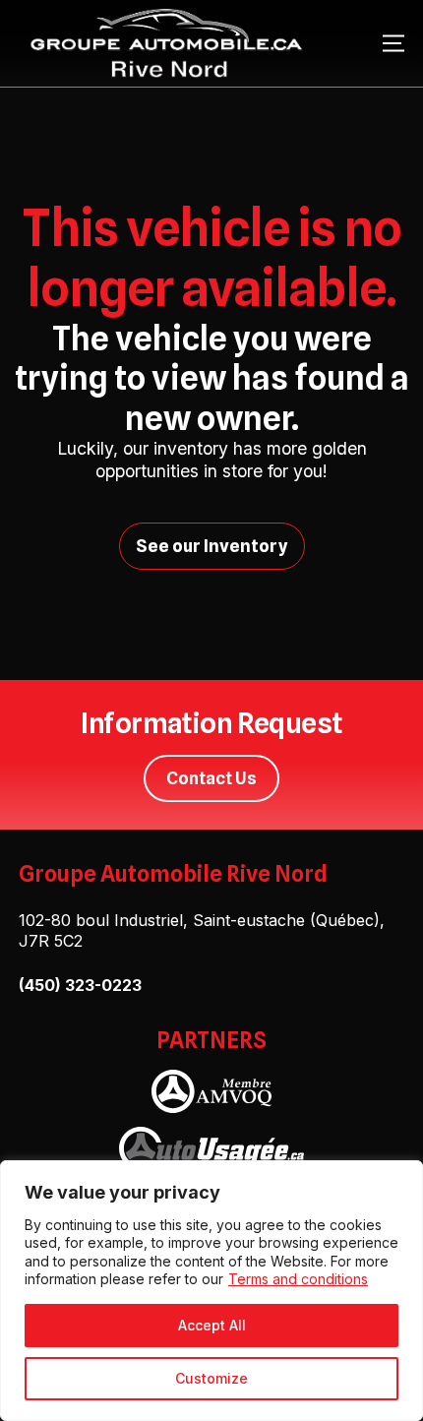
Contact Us (211, 778)
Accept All (212, 1325)
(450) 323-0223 (80, 985)
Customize (211, 1378)
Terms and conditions (298, 1278)
